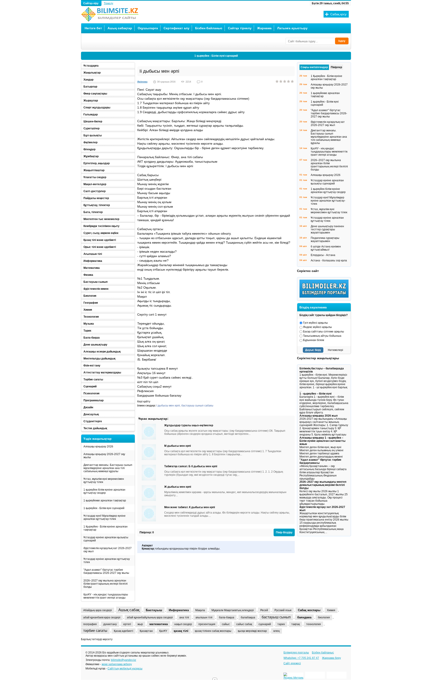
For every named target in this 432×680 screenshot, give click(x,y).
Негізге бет (93, 28)
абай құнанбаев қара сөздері (101, 617)
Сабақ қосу (338, 14)
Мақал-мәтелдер (94, 184)
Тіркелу (108, 3)
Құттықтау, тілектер (96, 205)
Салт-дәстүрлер (94, 191)
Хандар (88, 79)
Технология (91, 316)
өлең (276, 631)
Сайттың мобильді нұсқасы (125, 668)
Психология (91, 393)
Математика (91, 267)
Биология (89, 295)
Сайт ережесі (292, 663)
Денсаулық (91, 414)
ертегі (127, 624)
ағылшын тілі (204, 617)
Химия (87, 309)
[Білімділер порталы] (325, 296)
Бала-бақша (91, 337)
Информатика (92, 261)
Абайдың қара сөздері (97, 610)
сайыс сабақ (244, 624)
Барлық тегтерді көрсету (96, 639)
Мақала (200, 610)
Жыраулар (90, 100)
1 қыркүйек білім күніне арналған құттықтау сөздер (104, 491)
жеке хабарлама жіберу (117, 664)
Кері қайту (143, 401)
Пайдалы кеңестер (96, 198)
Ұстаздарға (91, 65)
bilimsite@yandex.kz (123, 660)
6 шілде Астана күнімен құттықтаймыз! (326, 248)
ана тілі (184, 617)
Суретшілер (91, 128)
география (90, 624)
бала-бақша (226, 617)
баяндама (304, 617)
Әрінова (142, 81)
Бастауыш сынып (95, 281)
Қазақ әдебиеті (123, 631)
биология (324, 617)
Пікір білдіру (284, 532)
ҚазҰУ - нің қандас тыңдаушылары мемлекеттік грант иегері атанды (105, 596)
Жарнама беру (331, 658)
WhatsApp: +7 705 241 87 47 (301, 658)
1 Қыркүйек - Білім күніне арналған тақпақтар (105, 528)
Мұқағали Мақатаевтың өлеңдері (233, 610)
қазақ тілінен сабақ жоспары (213, 631)
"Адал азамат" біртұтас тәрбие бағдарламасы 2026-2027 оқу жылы (106, 571)
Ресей (264, 610)
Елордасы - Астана (323, 255)
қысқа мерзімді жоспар (252, 631)
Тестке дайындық (95, 428)
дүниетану (110, 624)
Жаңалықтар (92, 72)
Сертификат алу (176, 28)
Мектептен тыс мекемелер (101, 219)
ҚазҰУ (163, 631)
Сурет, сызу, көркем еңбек (100, 233)
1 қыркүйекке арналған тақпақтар (104, 500)
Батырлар (90, 86)
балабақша (248, 617)
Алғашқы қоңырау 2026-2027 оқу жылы (104, 456)
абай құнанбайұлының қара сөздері (150, 617)
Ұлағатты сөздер (94, 177)
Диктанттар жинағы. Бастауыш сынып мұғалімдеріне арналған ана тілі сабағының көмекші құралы (107, 468)
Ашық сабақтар (120, 28)
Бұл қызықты (92, 135)
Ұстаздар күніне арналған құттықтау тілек (106, 560)
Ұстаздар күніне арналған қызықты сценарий (105, 539)
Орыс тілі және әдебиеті (99, 247)
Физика (88, 274)
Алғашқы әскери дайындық (102, 351)
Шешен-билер (92, 121)
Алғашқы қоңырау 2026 (98, 446)
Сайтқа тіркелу (240, 28)
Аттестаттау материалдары (102, 372)
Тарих (87, 330)
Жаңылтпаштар (93, 170)
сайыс (226, 624)
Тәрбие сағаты (93, 379)
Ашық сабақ (128, 610)
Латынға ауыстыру (292, 28)
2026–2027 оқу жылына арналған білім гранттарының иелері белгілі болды (105, 583)
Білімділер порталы (296, 652)
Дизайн (88, 407)
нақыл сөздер (183, 624)
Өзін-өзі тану (91, 365)
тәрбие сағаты (95, 631)
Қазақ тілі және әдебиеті (99, 240)
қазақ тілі (181, 631)
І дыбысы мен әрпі (168, 405)
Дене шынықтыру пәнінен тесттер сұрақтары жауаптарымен (327, 229)
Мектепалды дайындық (99, 358)
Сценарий (90, 386)
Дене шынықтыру (95, 344)
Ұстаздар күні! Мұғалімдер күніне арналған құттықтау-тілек (104, 517)
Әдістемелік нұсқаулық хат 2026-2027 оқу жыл (107, 550)
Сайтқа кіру (91, 3)
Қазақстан (146, 631)
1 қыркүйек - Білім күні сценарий (216, 55)
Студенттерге (92, 421)
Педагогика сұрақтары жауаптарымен (325, 239)
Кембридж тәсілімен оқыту (101, 226)
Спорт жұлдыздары (96, 107)
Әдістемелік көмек (95, 288)
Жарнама (264, 28)
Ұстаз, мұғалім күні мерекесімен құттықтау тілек (103, 480)
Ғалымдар (90, 114)
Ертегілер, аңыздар (96, 163)
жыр (140, 624)
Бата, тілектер (93, 212)
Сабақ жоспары (309, 610)
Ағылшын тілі (92, 254)
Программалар (93, 400)
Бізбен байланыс (208, 28)
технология (313, 624)
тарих (281, 624)
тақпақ (295, 624)
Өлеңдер (89, 149)
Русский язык (282, 610)
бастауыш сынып (276, 617)
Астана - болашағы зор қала (329, 260)
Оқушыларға (148, 28)
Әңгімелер (90, 142)
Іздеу (341, 41)
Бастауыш (154, 610)
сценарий (265, 624)
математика (158, 624)
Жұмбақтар (91, 156)
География (90, 302)
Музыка (88, 323)
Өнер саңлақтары (95, 93)
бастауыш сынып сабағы (197, 405)
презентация (206, 624)
